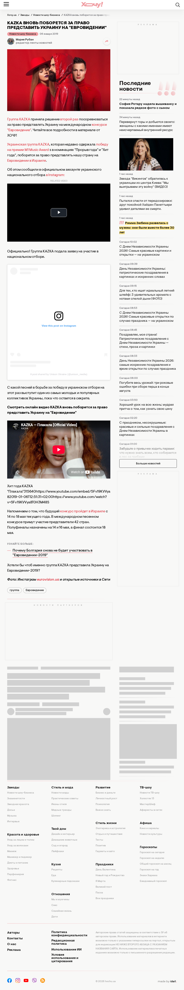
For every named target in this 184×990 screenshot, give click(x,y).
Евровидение (35, 590)
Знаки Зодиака (148, 875)
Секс (54, 905)
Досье (11, 810)
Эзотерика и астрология (110, 828)
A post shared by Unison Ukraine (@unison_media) (58, 374)
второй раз (69, 119)
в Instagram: (55, 175)
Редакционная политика (63, 942)
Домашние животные (64, 840)
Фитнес (12, 880)
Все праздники (105, 898)
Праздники (104, 864)
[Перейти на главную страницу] (92, 5)
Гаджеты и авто (105, 851)
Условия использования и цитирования (64, 958)
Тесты (99, 840)
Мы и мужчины (60, 899)
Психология (103, 804)
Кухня (56, 864)
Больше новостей (148, 463)
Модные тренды (61, 810)
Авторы (13, 932)
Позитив (101, 845)
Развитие (103, 787)
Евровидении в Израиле (26, 161)
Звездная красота (18, 804)
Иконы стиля (59, 804)
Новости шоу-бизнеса (22, 34)
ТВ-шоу (146, 787)
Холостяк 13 (147, 798)
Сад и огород (59, 845)
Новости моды (60, 793)
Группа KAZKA (19, 119)
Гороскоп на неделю (152, 858)
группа (14, 590)
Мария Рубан (25, 39)
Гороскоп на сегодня (152, 852)
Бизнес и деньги (105, 793)
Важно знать (103, 810)
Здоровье (13, 868)
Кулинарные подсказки (65, 881)
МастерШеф (147, 804)
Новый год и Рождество (110, 875)
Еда (53, 875)
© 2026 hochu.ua (106, 981)
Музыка (12, 816)
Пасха (99, 893)
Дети (54, 917)
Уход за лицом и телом (20, 840)
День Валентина (106, 870)
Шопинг (56, 816)
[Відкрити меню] (6, 4)
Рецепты (56, 870)
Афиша (146, 823)
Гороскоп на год (149, 870)
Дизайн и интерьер (63, 834)
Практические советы (64, 798)
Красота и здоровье (23, 834)
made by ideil (167, 981)
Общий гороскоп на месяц (155, 864)
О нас (11, 944)
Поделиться (106, 41)
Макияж (12, 851)
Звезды (13, 787)
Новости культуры (151, 834)
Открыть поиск (177, 5)
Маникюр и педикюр (19, 857)
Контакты (15, 938)
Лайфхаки (57, 851)
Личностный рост (106, 798)
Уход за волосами (17, 845)
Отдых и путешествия (109, 834)
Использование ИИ (66, 949)
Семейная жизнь (61, 911)
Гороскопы (148, 847)
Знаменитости (16, 798)
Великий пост (104, 887)
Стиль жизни (106, 823)
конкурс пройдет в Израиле (82, 511)
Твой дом (58, 829)
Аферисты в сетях (151, 810)
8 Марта (100, 881)
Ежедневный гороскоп (153, 881)
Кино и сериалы (149, 828)
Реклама (14, 950)
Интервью (13, 821)
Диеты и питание (17, 863)
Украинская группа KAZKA (28, 144)
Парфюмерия (15, 874)
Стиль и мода (62, 787)
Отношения (60, 894)
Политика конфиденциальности (69, 934)
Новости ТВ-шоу (150, 793)
